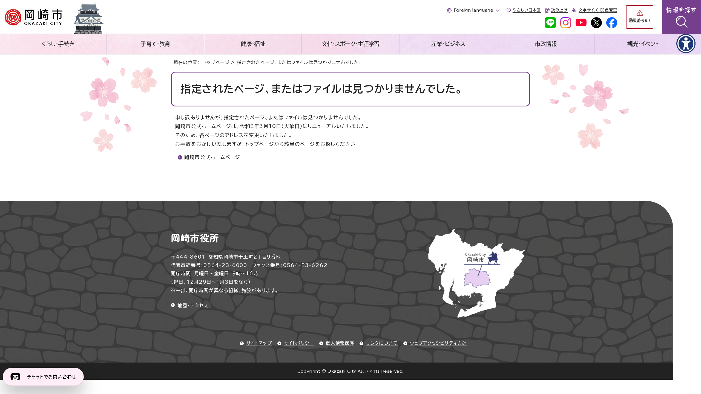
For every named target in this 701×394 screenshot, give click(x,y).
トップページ (216, 62)
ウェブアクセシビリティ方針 (438, 343)
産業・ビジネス (448, 44)
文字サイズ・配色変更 (598, 10)
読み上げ (559, 10)
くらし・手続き (57, 44)
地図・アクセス (192, 305)
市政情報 (546, 44)
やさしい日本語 (527, 10)
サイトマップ (259, 343)
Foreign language (473, 10)
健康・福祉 (253, 44)
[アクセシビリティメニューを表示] (686, 43)
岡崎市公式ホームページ (212, 157)
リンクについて (382, 343)
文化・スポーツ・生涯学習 (350, 44)
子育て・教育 (155, 44)
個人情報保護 (340, 343)
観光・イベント (643, 44)
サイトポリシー (299, 343)
